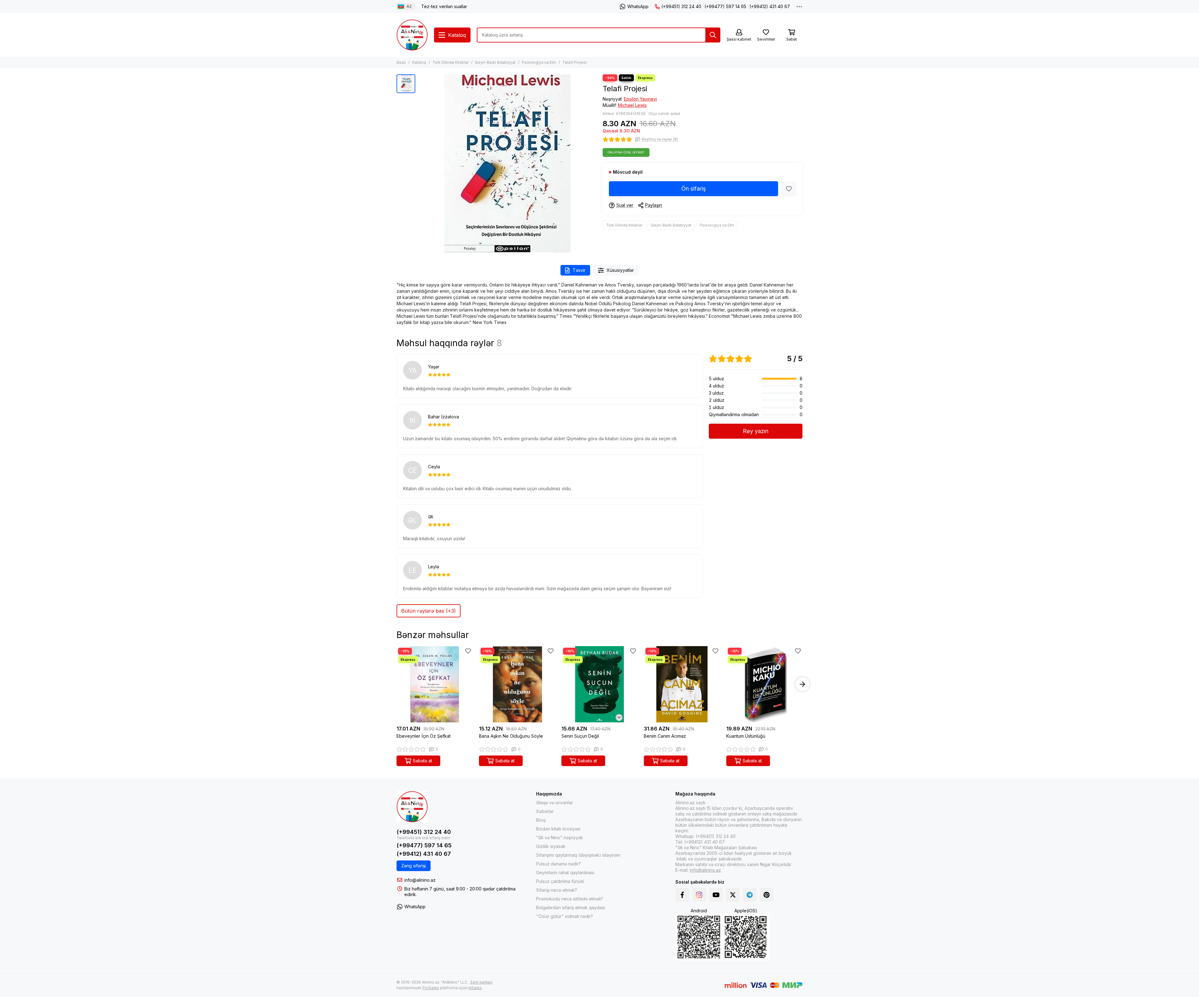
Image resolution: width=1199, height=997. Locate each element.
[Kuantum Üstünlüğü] (764, 684)
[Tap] (712, 34)
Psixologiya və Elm (539, 62)
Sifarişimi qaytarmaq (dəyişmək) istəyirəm (578, 855)
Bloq (540, 820)
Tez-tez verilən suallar (444, 6)
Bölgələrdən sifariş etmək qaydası (570, 907)
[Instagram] (699, 895)
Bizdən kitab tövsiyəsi (558, 828)
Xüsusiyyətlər (620, 270)
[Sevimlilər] (788, 188)
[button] (396, 684)
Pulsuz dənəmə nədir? (558, 863)
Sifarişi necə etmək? (556, 890)
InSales (475, 987)
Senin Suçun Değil (580, 736)
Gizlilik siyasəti (550, 846)
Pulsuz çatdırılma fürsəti (560, 881)
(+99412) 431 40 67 (769, 6)
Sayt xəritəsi (481, 982)
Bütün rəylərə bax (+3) (428, 611)
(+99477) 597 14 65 (725, 6)
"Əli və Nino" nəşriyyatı (559, 837)
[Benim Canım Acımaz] (682, 684)
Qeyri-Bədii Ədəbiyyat (495, 62)
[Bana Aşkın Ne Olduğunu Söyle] (517, 684)
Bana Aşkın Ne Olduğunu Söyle (511, 736)
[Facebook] (682, 895)
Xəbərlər (545, 811)
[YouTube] (716, 895)
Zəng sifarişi (413, 865)
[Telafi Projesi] (507, 163)
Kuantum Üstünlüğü (745, 736)
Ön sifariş (693, 188)
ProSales (430, 987)
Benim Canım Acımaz (665, 736)
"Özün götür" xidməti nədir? (564, 916)
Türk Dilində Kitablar (450, 62)
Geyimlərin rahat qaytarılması (565, 872)
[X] (733, 895)
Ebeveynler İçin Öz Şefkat (424, 736)
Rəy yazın (755, 431)
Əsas (401, 62)
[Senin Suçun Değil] (599, 684)
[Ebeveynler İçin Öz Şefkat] (435, 684)
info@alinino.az (420, 880)
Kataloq (419, 62)
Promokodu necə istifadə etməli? (569, 898)
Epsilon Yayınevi (640, 99)
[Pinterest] (766, 895)
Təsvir (579, 270)
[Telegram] (750, 895)
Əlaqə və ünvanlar (554, 802)
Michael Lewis (632, 105)
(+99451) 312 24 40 (681, 6)
